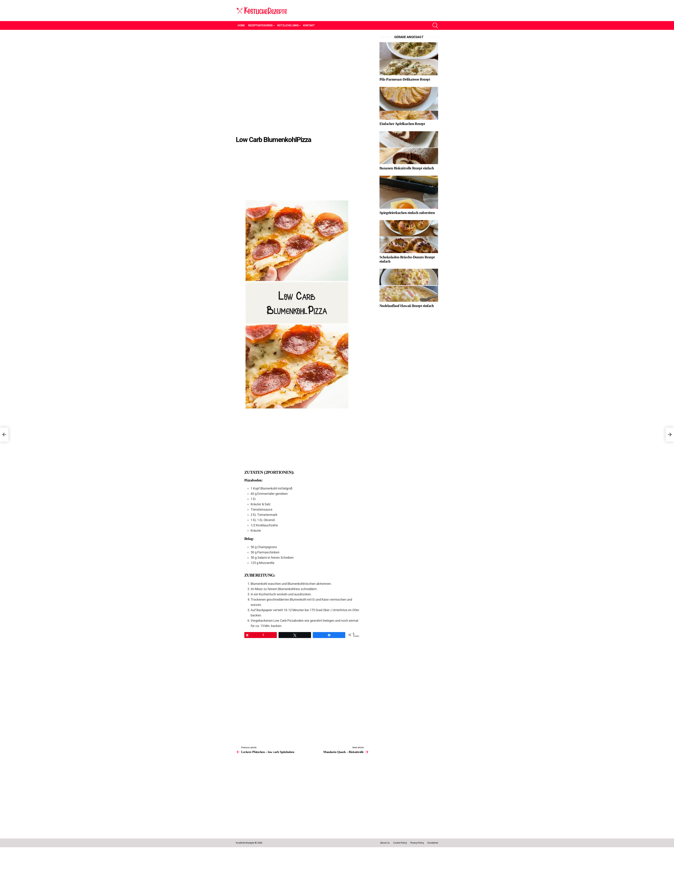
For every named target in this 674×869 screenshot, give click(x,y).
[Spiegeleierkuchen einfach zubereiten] (408, 192)
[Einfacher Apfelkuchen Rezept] (408, 103)
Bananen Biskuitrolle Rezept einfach (406, 168)
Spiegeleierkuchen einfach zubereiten (407, 213)
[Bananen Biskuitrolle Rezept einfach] (408, 147)
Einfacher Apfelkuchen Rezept (402, 124)
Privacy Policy (417, 863)
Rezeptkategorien (260, 25)
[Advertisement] (302, 61)
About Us (385, 863)
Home (241, 25)
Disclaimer (432, 863)
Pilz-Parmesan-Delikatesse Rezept (404, 79)
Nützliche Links (288, 25)
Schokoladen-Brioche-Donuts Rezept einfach (407, 259)
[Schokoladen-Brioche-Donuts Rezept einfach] (408, 236)
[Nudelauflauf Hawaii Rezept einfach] (408, 285)
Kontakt (309, 25)
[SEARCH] (435, 25)
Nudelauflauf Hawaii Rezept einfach (406, 306)
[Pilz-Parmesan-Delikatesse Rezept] (408, 58)
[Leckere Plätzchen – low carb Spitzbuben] (4, 435)
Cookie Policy (400, 863)
